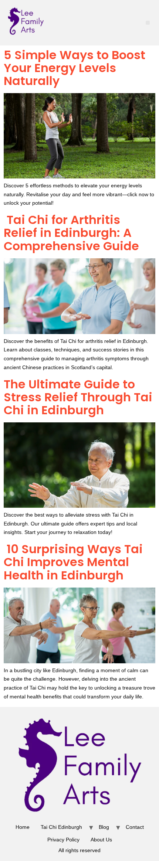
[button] (148, 23)
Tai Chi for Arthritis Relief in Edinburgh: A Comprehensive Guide (71, 232)
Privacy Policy (63, 840)
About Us (101, 840)
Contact (135, 827)
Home (23, 827)
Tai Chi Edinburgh (61, 827)
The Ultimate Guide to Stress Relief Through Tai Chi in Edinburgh (78, 397)
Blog (104, 827)
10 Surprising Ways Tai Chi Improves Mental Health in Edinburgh (73, 562)
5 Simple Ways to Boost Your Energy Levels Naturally (74, 68)
